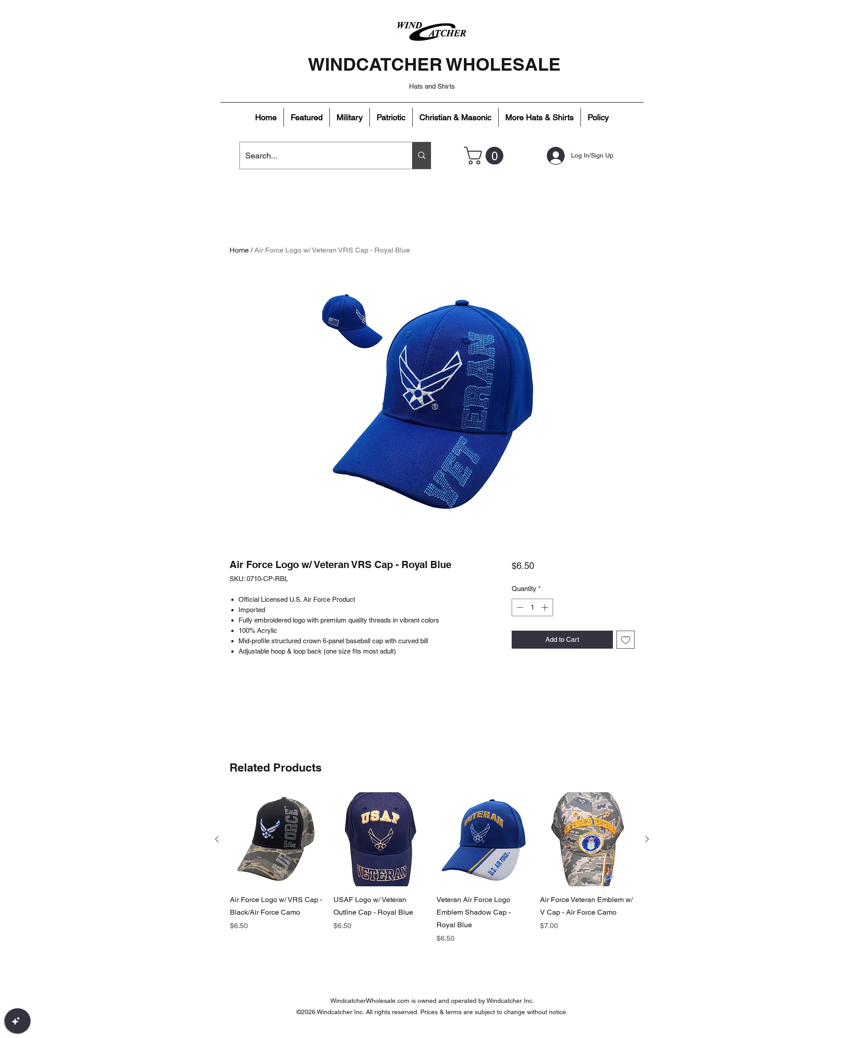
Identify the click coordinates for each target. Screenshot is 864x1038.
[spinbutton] (532, 607)
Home (239, 250)
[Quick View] (277, 839)
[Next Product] (647, 839)
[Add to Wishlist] (625, 640)
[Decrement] (519, 607)
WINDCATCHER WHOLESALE (434, 64)
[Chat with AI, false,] (17, 1020)
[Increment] (546, 607)
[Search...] (421, 155)
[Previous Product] (217, 839)
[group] (432, 868)
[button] (306, 117)
